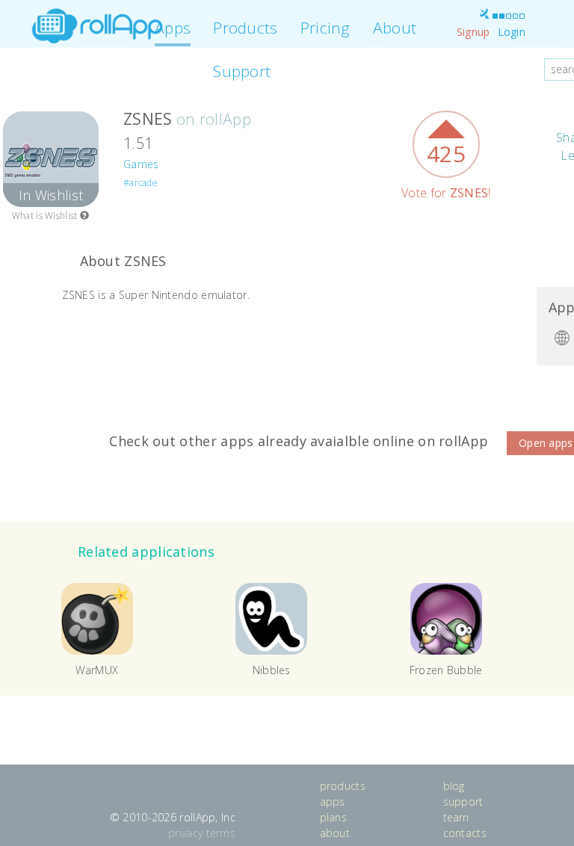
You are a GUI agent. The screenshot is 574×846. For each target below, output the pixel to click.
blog (454, 786)
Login (512, 32)
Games (141, 164)
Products (245, 27)
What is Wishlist (46, 215)
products (342, 786)
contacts (465, 833)
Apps (173, 27)
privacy (185, 833)
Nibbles (272, 670)
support (463, 801)
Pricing (325, 27)
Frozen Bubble (446, 670)
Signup (473, 32)
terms (221, 833)
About (395, 27)
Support (242, 71)
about (335, 833)
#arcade (140, 182)
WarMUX (96, 670)
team (456, 817)
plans (334, 817)
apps (332, 801)
